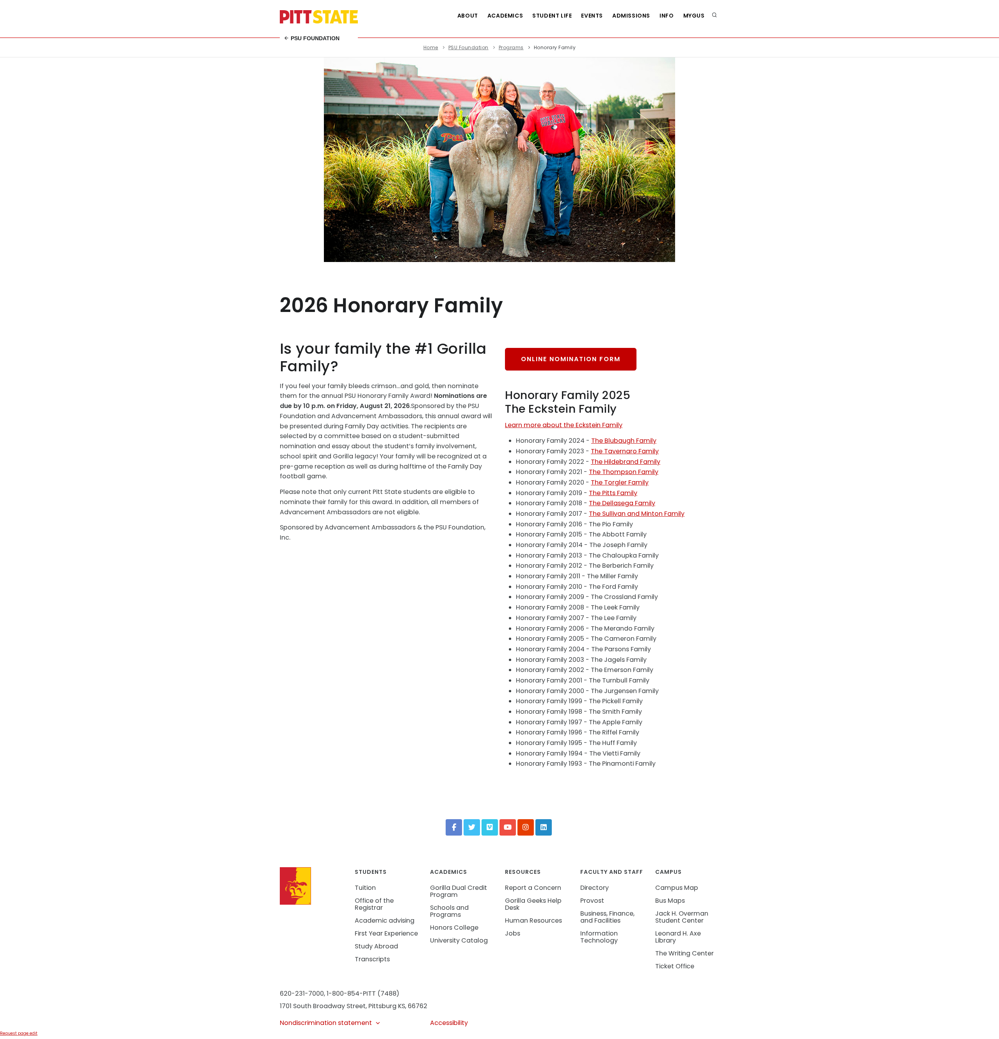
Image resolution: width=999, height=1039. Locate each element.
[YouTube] (508, 827)
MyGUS (694, 16)
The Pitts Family (613, 492)
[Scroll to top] (981, 1025)
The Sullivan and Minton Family (636, 513)
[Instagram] (525, 827)
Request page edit (18, 1033)
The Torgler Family (620, 482)
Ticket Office (674, 966)
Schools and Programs (449, 911)
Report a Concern (533, 887)
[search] (714, 15)
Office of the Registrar (374, 904)
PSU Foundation (314, 38)
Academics (505, 16)
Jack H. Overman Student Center (681, 917)
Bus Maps (670, 900)
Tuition (365, 887)
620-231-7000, (302, 993)
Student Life (552, 16)
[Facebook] (454, 827)
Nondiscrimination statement (326, 1022)
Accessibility (449, 1022)
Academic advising (384, 920)
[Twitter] (472, 827)
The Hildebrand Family (625, 461)
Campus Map (676, 887)
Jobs (512, 933)
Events (592, 16)
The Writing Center (684, 953)
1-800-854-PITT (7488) (363, 993)
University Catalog (459, 940)
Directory (594, 887)
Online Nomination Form (570, 359)
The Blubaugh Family (623, 440)
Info (666, 16)
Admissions (631, 16)
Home (430, 47)
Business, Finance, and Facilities (607, 917)
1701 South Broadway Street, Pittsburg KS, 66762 (353, 1006)
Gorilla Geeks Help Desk (533, 904)
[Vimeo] (490, 827)
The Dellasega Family (622, 503)
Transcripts (372, 959)
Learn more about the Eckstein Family (563, 425)
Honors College (454, 927)
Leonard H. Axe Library (678, 937)
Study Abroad (376, 946)
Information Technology (599, 937)
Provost (592, 900)
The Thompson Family (623, 471)
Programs (511, 47)
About (467, 16)
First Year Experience (386, 933)
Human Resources (533, 920)
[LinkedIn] (543, 827)
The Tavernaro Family (625, 451)
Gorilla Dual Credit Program (458, 891)
